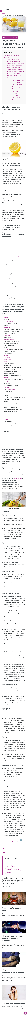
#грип (4, 878)
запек (6, 355)
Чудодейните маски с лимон (10, 852)
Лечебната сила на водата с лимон (12, 846)
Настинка (9, 872)
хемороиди (7, 357)
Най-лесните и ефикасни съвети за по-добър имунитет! (12, 938)
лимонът (11, 188)
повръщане (12, 272)
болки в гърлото (11, 684)
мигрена (6, 417)
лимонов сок (18, 478)
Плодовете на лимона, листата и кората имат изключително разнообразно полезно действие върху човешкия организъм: (15, 63)
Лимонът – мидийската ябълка (11, 842)
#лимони (22, 878)
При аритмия (16, 97)
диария (6, 361)
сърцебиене (8, 377)
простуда (9, 515)
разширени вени (9, 339)
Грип (7, 866)
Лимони (8, 869)
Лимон (14, 866)
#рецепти (20, 880)
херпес (6, 419)
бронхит (17, 593)
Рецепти (9, 78)
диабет (11, 443)
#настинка (14, 880)
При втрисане (16, 82)
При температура (17, 84)
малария (6, 387)
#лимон (16, 878)
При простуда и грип (18, 80)
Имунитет (17, 869)
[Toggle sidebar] (1, 11)
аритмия (9, 737)
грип (15, 515)
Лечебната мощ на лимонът (10, 844)
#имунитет (10, 878)
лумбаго (6, 381)
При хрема (15, 95)
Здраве (5, 37)
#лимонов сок (6, 880)
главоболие (7, 335)
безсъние (7, 327)
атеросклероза (8, 321)
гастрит (6, 349)
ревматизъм (12, 389)
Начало (4, 13)
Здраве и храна (13, 37)
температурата (16, 256)
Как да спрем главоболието (13, 1003)
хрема (8, 709)
